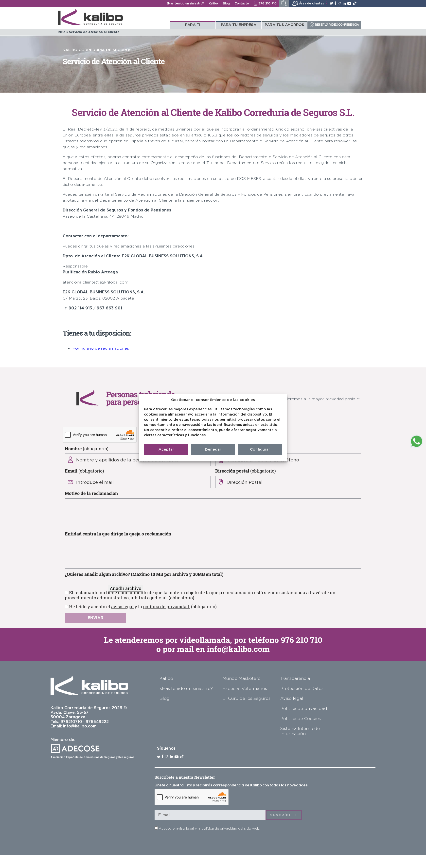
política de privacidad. (166, 606)
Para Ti (192, 24)
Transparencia (295, 678)
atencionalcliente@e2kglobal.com (95, 282)
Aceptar (166, 449)
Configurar (260, 449)
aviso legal (122, 606)
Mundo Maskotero (242, 678)
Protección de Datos (301, 688)
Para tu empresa (238, 24)
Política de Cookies (300, 718)
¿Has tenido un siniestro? (185, 3)
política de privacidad (219, 828)
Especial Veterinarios (245, 688)
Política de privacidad (303, 708)
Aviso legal (291, 698)
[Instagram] (339, 3)
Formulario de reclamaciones (100, 348)
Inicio (61, 32)
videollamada (204, 639)
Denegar (213, 449)
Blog (226, 3)
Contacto (242, 3)
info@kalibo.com (238, 649)
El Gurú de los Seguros (246, 698)
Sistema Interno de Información (300, 731)
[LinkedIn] (344, 3)
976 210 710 (301, 639)
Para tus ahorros (284, 24)
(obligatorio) (86, 448)
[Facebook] (335, 3)
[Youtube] (349, 3)
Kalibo (213, 3)
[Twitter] (331, 3)
